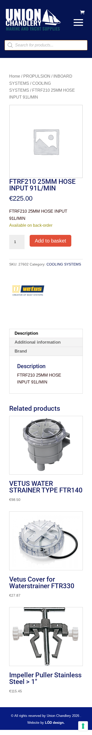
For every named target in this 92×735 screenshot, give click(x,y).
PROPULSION (36, 76)
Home (14, 76)
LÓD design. (55, 723)
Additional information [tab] (38, 342)
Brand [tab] (21, 351)
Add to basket (50, 241)
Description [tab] (26, 333)
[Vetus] (28, 292)
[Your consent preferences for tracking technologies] (83, 726)
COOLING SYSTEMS (64, 264)
